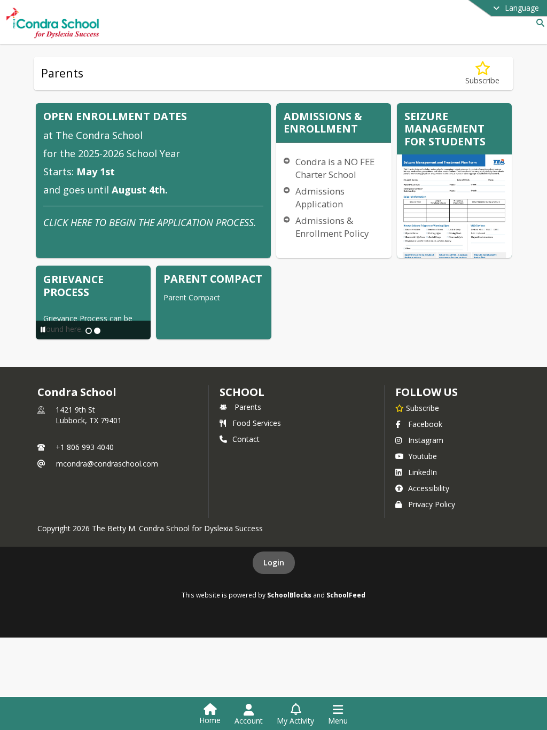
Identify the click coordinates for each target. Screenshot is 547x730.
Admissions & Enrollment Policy (332, 226)
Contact (246, 439)
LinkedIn (422, 472)
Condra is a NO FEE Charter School (334, 168)
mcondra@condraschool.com (107, 464)
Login (273, 562)
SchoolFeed (345, 595)
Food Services (256, 423)
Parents (248, 407)
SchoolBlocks (289, 595)
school (242, 392)
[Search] (538, 23)
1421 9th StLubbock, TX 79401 (89, 415)
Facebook (425, 424)
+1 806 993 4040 (85, 447)
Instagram (425, 440)
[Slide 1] (88, 331)
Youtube (422, 456)
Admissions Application (320, 197)
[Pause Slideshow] (43, 329)
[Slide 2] (97, 331)
